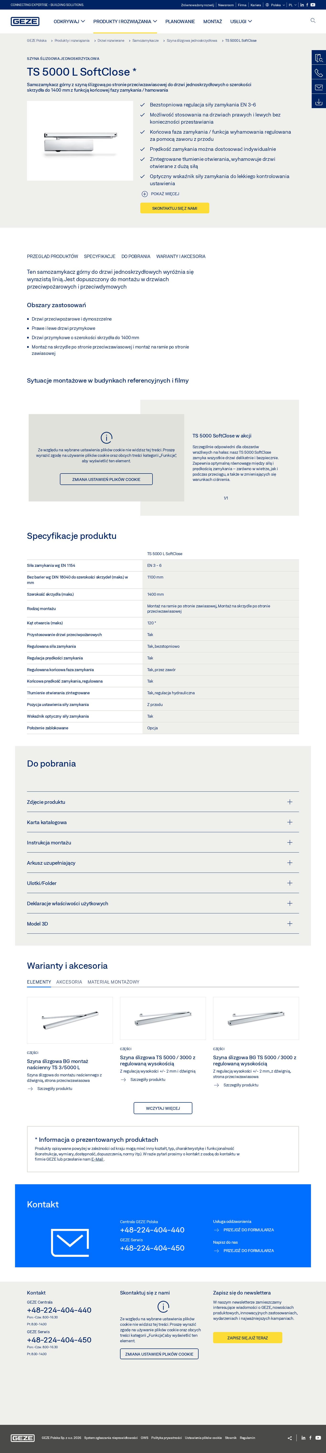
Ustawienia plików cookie (203, 1438)
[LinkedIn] (302, 5)
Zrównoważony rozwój (197, 5)
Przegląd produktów (52, 256)
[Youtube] (312, 5)
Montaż (212, 21)
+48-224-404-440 (152, 1229)
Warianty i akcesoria (180, 256)
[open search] (313, 21)
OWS (144, 1438)
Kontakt (36, 1292)
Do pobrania (135, 256)
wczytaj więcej (163, 1108)
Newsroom (226, 5)
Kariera (256, 5)
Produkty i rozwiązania (122, 21)
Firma (242, 5)
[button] (275, 5)
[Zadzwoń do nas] (319, 73)
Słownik (231, 1438)
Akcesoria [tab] (69, 981)
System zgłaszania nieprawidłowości (111, 1438)
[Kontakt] (319, 87)
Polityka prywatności (166, 1438)
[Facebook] (307, 5)
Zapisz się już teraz (247, 1338)
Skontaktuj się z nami (174, 208)
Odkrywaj (66, 21)
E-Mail (97, 1159)
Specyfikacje (100, 256)
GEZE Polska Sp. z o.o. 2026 (61, 1438)
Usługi (238, 21)
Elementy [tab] (39, 981)
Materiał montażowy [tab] (114, 981)
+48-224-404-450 (152, 1247)
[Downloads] (319, 102)
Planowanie (180, 21)
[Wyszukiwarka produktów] (319, 58)
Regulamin (247, 1438)
